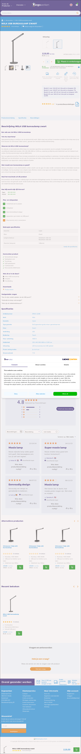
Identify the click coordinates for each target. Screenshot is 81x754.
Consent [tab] (14, 365)
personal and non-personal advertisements (50, 376)
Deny (15, 394)
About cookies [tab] (40, 365)
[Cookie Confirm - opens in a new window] (69, 359)
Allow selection (40, 394)
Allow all (65, 394)
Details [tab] (66, 365)
